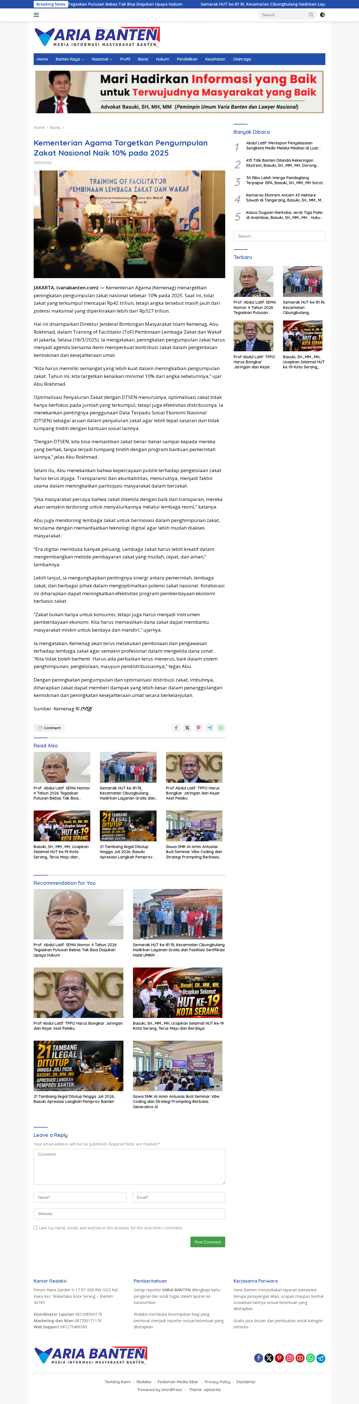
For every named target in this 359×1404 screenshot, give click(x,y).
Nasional (100, 59)
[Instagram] (289, 1358)
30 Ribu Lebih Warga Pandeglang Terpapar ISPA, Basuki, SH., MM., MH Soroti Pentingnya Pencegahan (284, 180)
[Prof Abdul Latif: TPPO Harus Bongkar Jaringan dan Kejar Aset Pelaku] (195, 769)
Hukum (162, 59)
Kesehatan (215, 59)
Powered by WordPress (160, 1389)
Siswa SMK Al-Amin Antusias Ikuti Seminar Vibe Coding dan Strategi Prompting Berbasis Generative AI (194, 852)
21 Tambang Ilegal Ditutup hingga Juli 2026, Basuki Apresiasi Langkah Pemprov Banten (126, 852)
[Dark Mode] (322, 15)
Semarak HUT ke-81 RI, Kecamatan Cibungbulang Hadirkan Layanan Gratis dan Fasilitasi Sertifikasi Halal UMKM (129, 793)
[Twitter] (268, 1358)
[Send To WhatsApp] (221, 728)
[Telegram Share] (210, 728)
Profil (125, 59)
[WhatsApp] (310, 1358)
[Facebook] (258, 1358)
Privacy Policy (217, 1381)
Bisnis (143, 59)
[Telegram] (320, 1358)
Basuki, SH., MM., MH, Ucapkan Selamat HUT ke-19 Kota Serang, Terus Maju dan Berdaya (61, 852)
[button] (311, 14)
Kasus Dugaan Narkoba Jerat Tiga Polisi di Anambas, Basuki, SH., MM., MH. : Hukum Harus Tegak (285, 215)
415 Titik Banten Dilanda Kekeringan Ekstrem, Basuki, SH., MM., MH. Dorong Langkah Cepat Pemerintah (281, 163)
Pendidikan (187, 59)
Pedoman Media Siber (178, 1381)
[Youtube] (300, 1358)
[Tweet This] (187, 728)
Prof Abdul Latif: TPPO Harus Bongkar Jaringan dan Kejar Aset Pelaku (193, 793)
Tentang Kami (117, 1381)
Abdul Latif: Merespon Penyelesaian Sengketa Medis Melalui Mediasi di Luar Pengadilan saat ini (282, 145)
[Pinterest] (279, 1358)
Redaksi (144, 1381)
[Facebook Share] (176, 728)
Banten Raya (68, 59)
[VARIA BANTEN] (97, 37)
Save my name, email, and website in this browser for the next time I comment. (110, 1227)
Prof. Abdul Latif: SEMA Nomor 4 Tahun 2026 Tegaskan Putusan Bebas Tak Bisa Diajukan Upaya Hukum (62, 793)
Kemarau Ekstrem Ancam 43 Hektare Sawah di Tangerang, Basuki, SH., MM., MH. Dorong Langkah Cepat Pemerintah (285, 197)
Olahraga (242, 59)
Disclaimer (246, 1381)
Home (42, 59)
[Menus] (37, 15)
